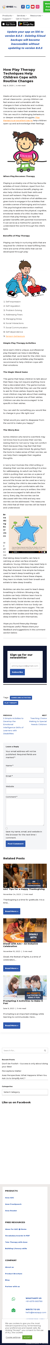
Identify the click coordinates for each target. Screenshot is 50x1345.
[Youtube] (32, 7)
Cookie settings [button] (13, 1337)
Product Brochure (13, 1274)
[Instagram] (37, 7)
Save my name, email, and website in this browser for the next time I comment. (24, 834)
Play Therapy (10, 703)
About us (9, 1267)
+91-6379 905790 (34, 1301)
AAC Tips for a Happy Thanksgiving (24, 889)
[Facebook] (23, 7)
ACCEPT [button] (27, 1337)
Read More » (10, 912)
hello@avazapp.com (36, 1312)
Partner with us (12, 1286)
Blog (7, 1280)
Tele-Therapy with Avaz (16, 1242)
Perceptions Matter (11, 1071)
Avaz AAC (9, 1198)
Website (10, 786)
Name (9, 765)
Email (9, 776)
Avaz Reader (11, 1211)
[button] (12, 15)
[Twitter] (28, 7)
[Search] (45, 1050)
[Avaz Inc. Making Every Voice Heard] (9, 7)
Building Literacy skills (16, 1248)
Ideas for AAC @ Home (15, 1229)
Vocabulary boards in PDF (17, 1236)
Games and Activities (21, 698)
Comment (11, 797)
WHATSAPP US (34, 1298)
